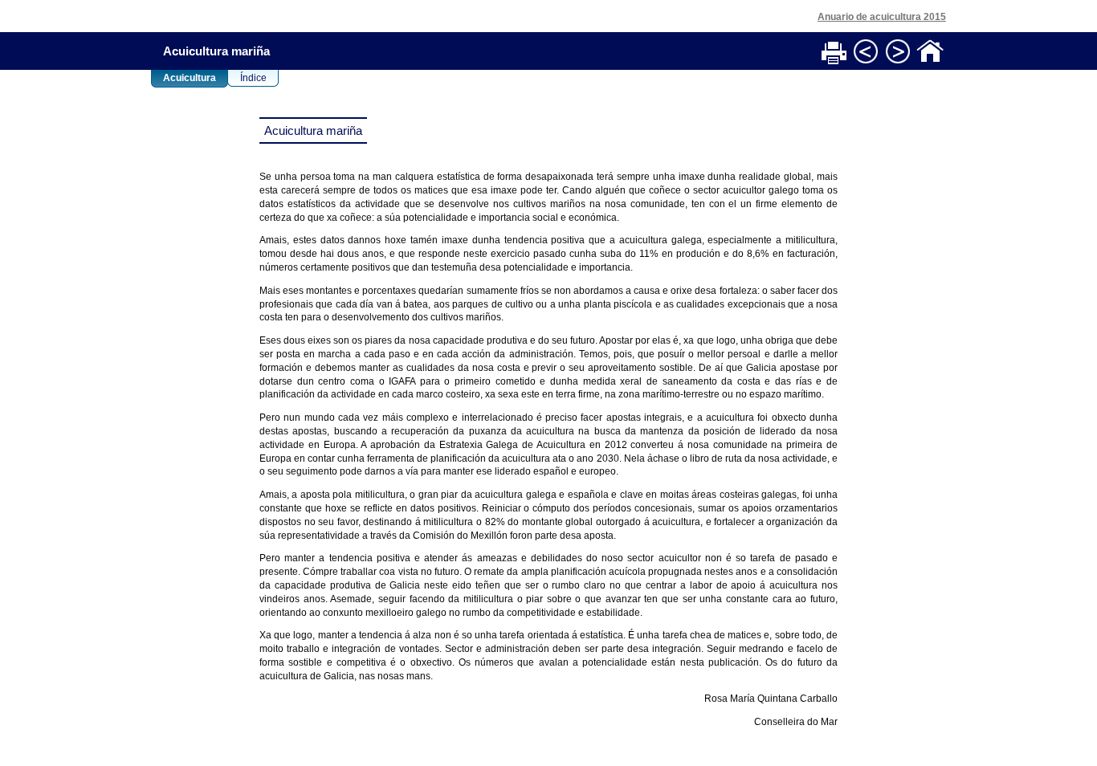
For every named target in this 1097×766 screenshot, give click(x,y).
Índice (253, 78)
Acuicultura (189, 78)
